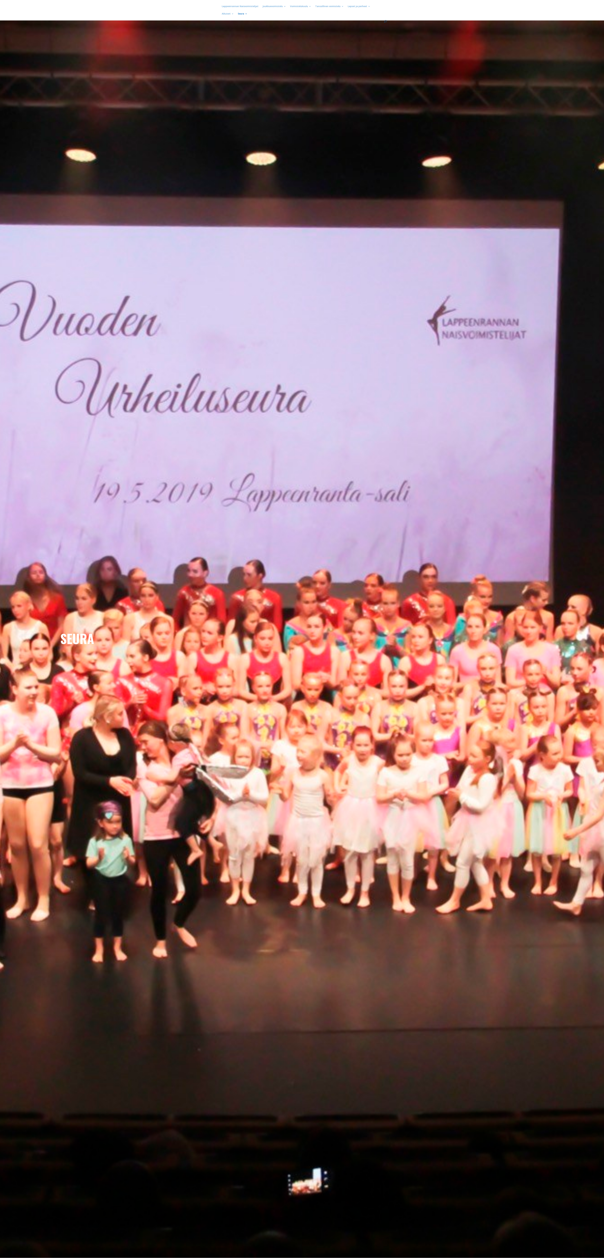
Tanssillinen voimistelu (328, 6)
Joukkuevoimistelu (273, 6)
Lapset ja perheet (357, 6)
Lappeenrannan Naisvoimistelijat (240, 6)
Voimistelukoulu (299, 6)
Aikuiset (226, 14)
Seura (241, 14)
